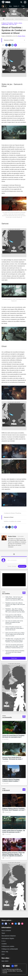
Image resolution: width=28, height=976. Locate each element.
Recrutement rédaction (9, 936)
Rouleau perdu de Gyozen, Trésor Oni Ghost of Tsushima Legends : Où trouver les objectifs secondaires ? (13, 854)
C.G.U (3, 941)
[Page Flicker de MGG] (19, 924)
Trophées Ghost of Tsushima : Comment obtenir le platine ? (11, 780)
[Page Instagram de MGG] (22, 924)
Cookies (4, 944)
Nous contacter (6, 930)
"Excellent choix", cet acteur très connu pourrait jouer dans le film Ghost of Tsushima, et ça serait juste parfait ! (15, 640)
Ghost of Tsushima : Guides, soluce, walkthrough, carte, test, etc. (12, 23)
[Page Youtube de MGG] (12, 924)
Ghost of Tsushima (19, 19)
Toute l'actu (14, 658)
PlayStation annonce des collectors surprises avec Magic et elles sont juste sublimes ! (15, 604)
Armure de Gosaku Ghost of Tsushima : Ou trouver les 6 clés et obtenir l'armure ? (14, 652)
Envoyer (23, 566)
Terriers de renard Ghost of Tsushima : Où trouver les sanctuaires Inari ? (13, 736)
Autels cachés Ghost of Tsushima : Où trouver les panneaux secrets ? (13, 831)
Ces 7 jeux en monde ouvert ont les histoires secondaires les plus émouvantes (14, 622)
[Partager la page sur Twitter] (9, 45)
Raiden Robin (21, 36)
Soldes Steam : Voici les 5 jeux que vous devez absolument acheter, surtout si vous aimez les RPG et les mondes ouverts (14, 598)
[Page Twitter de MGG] (9, 924)
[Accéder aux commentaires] (15, 45)
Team (3, 933)
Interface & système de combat (12, 521)
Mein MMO (5, 961)
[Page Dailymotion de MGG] (16, 924)
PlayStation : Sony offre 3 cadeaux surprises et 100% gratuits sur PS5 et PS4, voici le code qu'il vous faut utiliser (15, 610)
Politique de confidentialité (10, 949)
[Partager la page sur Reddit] (12, 45)
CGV (3, 954)
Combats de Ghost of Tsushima (12, 513)
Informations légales (8, 938)
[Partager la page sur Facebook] (6, 45)
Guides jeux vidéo (10, 19)
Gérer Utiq (5, 951)
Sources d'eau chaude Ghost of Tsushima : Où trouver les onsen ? (12, 758)
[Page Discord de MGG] (6, 924)
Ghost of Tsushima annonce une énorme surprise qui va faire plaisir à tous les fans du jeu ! (14, 628)
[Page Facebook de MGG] (3, 924)
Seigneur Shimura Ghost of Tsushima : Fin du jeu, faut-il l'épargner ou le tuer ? (13, 809)
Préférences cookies (8, 946)
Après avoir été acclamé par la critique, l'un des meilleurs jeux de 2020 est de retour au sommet (15, 634)
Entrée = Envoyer (12, 566)
